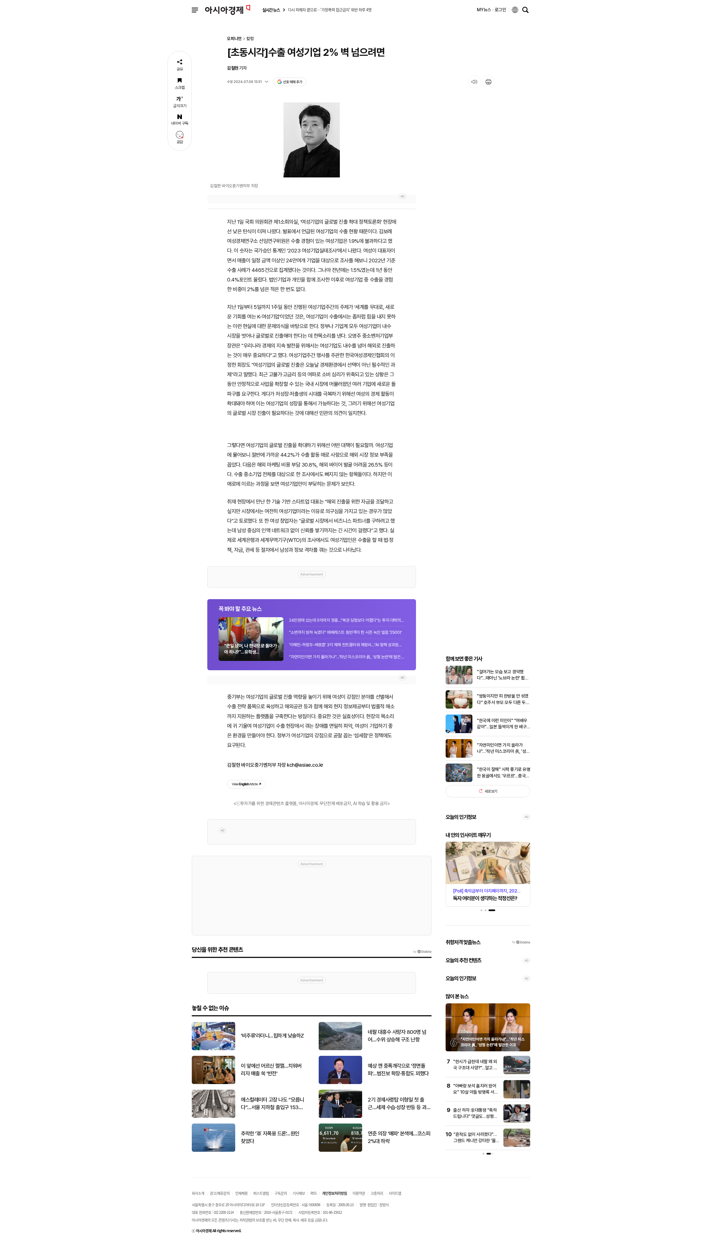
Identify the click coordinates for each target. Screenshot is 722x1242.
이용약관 (359, 1193)
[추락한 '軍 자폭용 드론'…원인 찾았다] (213, 1150)
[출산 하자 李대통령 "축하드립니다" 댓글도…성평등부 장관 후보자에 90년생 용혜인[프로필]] (516, 1121)
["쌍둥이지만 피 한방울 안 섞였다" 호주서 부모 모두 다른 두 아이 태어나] (459, 707)
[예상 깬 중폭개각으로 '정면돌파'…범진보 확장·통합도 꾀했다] (340, 1083)
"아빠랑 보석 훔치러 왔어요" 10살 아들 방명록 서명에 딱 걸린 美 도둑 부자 (475, 1092)
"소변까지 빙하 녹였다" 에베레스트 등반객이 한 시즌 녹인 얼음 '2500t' (345, 632)
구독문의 (280, 1193)
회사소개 (198, 1193)
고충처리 (377, 1193)
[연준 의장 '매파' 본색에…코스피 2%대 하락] (340, 1150)
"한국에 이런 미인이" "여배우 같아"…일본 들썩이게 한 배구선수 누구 (502, 724)
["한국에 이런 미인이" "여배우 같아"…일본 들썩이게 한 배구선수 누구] (459, 732)
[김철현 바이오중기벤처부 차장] (311, 139)
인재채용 (241, 1193)
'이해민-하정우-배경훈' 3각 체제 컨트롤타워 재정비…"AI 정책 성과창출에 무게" (347, 644)
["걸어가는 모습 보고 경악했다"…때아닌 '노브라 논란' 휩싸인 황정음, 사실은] (459, 683)
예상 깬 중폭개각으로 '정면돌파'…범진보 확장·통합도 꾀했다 (398, 1070)
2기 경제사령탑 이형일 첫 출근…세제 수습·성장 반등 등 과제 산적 (399, 1103)
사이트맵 (395, 1193)
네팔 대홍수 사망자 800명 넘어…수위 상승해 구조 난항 (397, 1036)
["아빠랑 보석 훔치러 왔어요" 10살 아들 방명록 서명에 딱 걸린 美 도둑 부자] (516, 1097)
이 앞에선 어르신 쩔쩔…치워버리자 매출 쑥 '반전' (271, 1070)
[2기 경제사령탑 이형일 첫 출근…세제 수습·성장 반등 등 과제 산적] (340, 1116)
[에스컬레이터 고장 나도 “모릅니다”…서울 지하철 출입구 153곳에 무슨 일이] (213, 1116)
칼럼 (250, 39)
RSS (313, 1193)
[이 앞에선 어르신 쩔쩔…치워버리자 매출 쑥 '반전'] (213, 1083)
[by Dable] (422, 952)
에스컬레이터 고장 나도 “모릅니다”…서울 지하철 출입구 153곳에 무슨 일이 (272, 1103)
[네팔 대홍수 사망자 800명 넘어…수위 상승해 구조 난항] (340, 1049)
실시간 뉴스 (271, 10)
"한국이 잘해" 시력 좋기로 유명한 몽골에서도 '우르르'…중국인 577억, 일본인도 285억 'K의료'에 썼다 (503, 773)
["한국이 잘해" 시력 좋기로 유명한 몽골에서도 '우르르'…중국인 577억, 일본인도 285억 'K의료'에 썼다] (459, 781)
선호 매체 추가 (292, 82)
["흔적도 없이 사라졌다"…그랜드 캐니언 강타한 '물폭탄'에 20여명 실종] (516, 1146)
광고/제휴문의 (220, 1193)
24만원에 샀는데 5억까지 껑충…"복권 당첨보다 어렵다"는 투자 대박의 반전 (347, 620)
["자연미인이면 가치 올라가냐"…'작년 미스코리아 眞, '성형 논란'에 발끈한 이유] (459, 756)
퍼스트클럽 (261, 1193)
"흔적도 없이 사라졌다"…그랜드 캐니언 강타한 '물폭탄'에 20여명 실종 (476, 1141)
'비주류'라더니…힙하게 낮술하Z (272, 1035)
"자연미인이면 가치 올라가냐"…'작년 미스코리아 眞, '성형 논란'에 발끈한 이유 (347, 657)
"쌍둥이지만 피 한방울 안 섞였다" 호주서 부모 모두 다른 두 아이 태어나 (503, 699)
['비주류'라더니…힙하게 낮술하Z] (213, 1049)
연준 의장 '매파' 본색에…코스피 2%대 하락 (399, 1137)
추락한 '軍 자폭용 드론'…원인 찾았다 (270, 1137)
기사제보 (298, 1193)
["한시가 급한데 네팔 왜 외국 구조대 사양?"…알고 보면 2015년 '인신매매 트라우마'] (516, 1073)
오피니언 (234, 39)
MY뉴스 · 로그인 (491, 9)
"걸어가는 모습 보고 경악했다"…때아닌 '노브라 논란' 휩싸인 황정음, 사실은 (503, 675)
